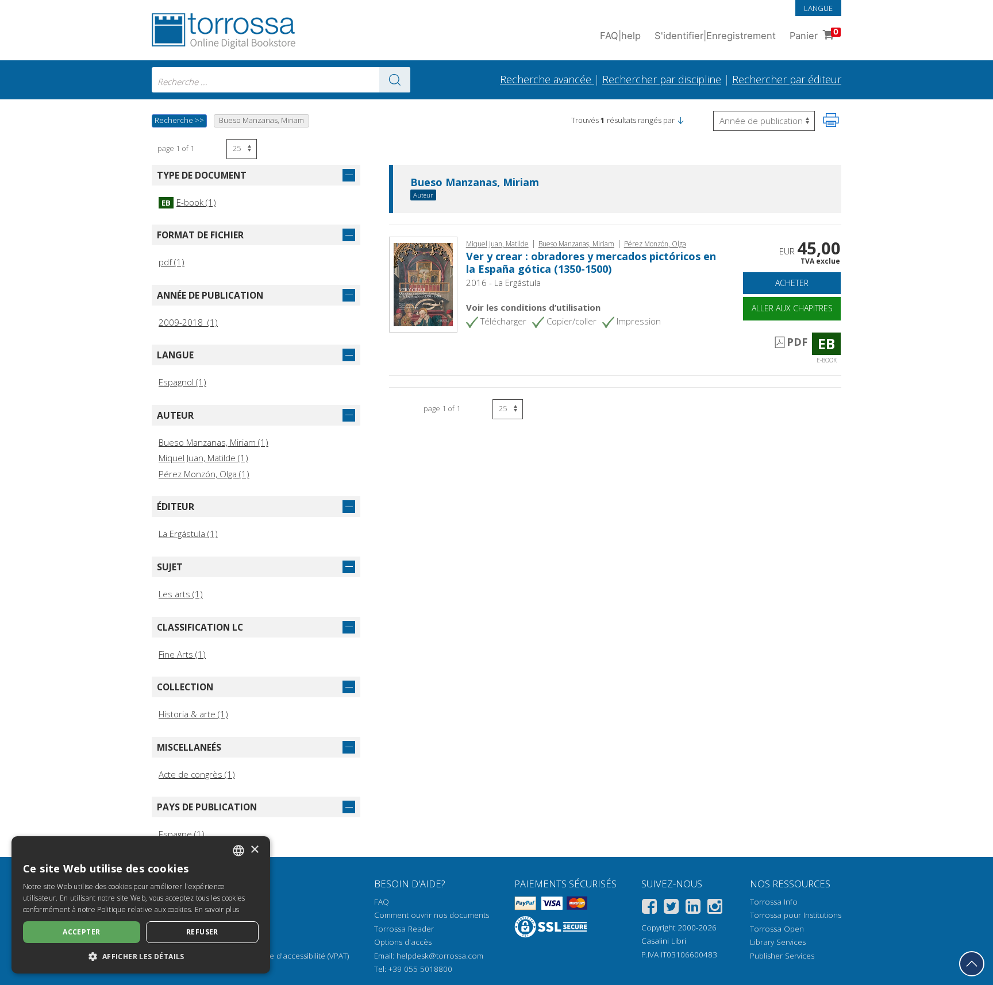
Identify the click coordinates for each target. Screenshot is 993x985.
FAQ (381, 902)
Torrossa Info (774, 902)
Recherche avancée (547, 79)
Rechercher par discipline (661, 79)
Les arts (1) (181, 594)
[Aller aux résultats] (394, 79)
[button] (680, 120)
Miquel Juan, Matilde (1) (203, 457)
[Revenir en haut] (971, 963)
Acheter (792, 282)
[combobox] (281, 79)
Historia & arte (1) (193, 714)
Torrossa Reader (404, 929)
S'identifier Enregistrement (715, 35)
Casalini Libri (663, 941)
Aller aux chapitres (792, 308)
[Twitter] (671, 908)
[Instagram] (715, 908)
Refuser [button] (202, 932)
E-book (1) (188, 202)
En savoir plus (217, 909)
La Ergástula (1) (188, 533)
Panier (814, 34)
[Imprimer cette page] (831, 120)
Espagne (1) (182, 834)
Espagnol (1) (182, 382)
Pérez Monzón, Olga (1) (204, 474)
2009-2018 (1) (188, 322)
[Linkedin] (693, 908)
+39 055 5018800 (420, 969)
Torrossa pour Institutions (795, 915)
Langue (818, 8)
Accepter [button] (81, 932)
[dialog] (140, 905)
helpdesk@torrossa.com (440, 956)
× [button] (254, 849)
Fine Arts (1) (182, 654)
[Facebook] (649, 908)
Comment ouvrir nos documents (431, 915)
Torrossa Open (777, 929)
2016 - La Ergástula (503, 282)
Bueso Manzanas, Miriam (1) (213, 442)
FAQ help (620, 35)
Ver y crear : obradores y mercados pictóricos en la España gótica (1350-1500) (591, 262)
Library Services (778, 942)
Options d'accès (403, 942)
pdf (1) (171, 262)
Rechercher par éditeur (786, 79)
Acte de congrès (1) (197, 774)
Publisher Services (782, 956)
